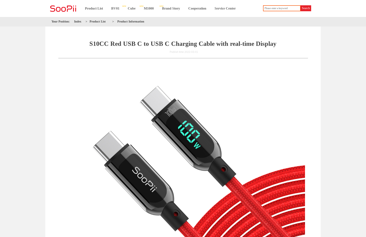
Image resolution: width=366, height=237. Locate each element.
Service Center (225, 8)
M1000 (149, 8)
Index (77, 21)
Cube (132, 8)
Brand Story (171, 8)
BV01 (115, 8)
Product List (94, 8)
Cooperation (197, 8)
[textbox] (282, 8)
